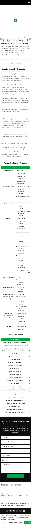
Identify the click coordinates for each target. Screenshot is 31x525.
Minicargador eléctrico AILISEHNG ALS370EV (22, 504)
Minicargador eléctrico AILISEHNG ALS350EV (8, 504)
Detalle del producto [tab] (15, 63)
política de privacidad (9, 519)
